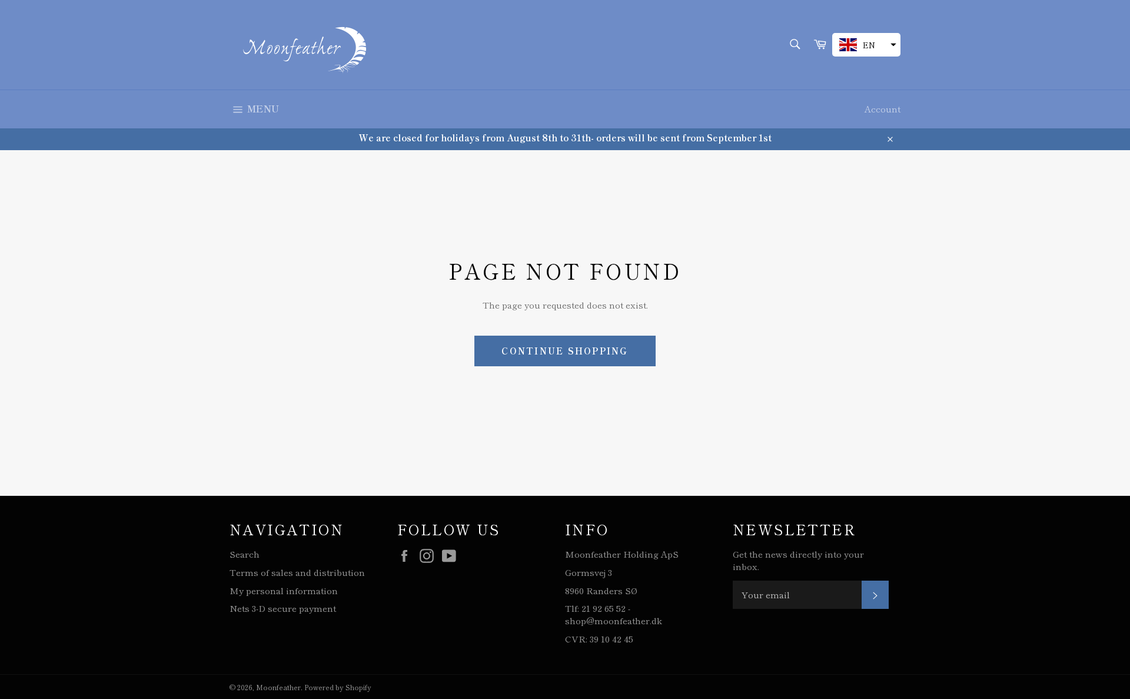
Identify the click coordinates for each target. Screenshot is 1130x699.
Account (882, 108)
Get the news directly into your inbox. (798, 560)
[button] (866, 45)
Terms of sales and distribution (297, 572)
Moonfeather (278, 687)
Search (245, 554)
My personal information (284, 590)
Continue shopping (564, 350)
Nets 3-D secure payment (283, 608)
